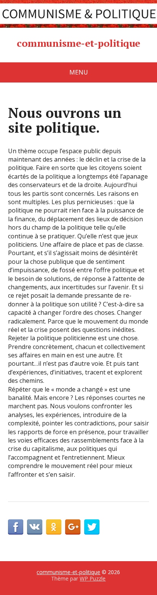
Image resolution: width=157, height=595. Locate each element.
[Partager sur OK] (53, 527)
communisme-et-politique (78, 43)
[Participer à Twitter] (91, 527)
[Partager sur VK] (34, 527)
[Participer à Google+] (72, 527)
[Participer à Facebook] (15, 527)
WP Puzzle (93, 578)
